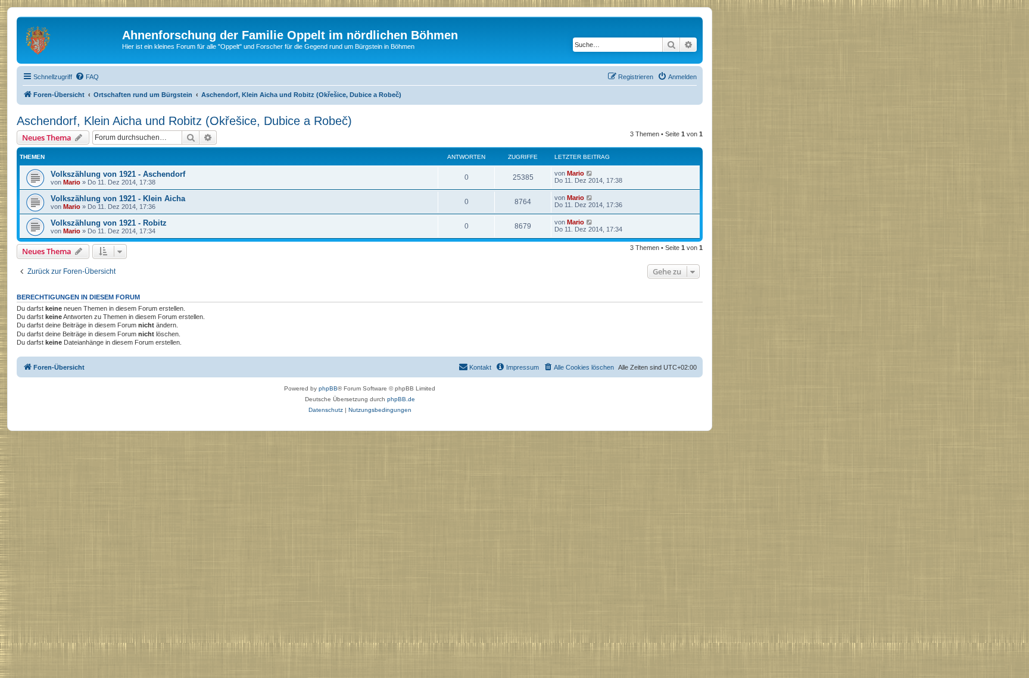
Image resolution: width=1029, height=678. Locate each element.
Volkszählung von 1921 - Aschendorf (118, 174)
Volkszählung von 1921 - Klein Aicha (118, 198)
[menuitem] (87, 77)
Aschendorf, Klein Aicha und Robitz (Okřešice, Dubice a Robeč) (184, 120)
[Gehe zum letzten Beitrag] (590, 173)
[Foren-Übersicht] (71, 39)
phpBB (328, 388)
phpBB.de (401, 399)
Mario (71, 182)
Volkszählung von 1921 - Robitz (109, 222)
